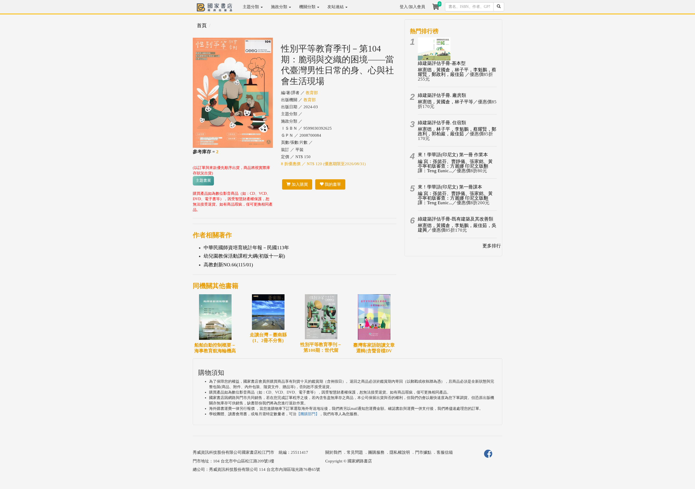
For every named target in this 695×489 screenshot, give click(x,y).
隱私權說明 (400, 452)
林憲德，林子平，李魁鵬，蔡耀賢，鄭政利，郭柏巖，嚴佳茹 (457, 131)
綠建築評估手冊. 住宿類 (442, 122)
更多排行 (491, 245)
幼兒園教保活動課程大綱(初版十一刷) (244, 256)
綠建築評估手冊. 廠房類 (442, 95)
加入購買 (299, 184)
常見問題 (355, 452)
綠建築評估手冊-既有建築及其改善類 (455, 219)
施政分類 (279, 7)
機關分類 (308, 7)
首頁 (202, 25)
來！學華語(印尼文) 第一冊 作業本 (453, 154)
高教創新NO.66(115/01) (228, 264)
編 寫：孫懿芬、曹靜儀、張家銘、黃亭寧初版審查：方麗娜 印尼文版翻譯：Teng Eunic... (455, 166)
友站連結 (336, 7)
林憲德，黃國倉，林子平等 (445, 101)
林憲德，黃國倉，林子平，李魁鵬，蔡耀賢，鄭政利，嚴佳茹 (457, 72)
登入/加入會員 (412, 7)
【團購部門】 (307, 414)
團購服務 (376, 452)
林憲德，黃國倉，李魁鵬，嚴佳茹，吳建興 (457, 228)
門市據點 (423, 452)
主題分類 (251, 7)
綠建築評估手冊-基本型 (442, 63)
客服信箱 (445, 452)
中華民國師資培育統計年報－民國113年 (246, 247)
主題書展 (203, 180)
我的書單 (332, 184)
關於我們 (333, 452)
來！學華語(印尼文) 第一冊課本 (450, 187)
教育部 (312, 93)
